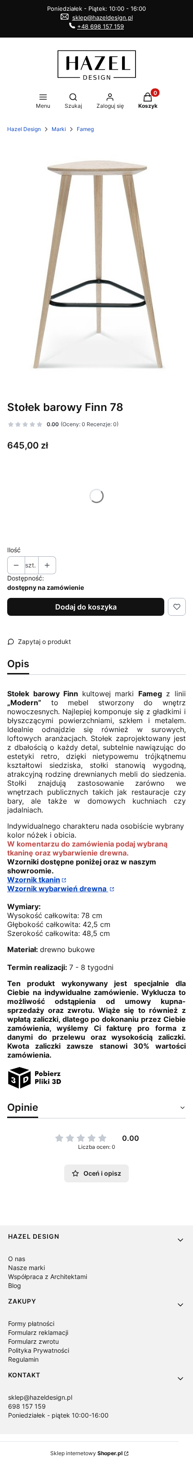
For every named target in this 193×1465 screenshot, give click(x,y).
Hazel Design (24, 129)
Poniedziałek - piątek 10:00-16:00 (58, 1415)
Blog (14, 1285)
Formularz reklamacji (38, 1332)
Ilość (14, 550)
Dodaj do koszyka (86, 606)
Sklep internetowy (86, 1453)
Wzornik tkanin (33, 879)
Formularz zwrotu (33, 1341)
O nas (16, 1258)
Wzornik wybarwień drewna (57, 888)
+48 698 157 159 (100, 26)
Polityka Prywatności (38, 1350)
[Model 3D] (35, 1086)
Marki (59, 129)
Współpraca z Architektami (47, 1276)
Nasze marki (26, 1267)
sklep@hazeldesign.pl (102, 17)
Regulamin (23, 1359)
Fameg (85, 129)
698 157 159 (27, 1406)
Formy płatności (31, 1323)
